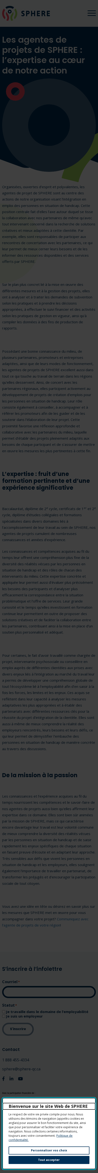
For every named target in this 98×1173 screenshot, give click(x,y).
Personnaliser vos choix (49, 1150)
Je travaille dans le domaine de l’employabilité (47, 1011)
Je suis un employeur (24, 1016)
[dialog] (48, 1133)
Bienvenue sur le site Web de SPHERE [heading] (48, 1106)
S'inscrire (18, 1029)
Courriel (11, 981)
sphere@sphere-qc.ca (21, 1069)
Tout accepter (49, 1160)
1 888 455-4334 (15, 1060)
